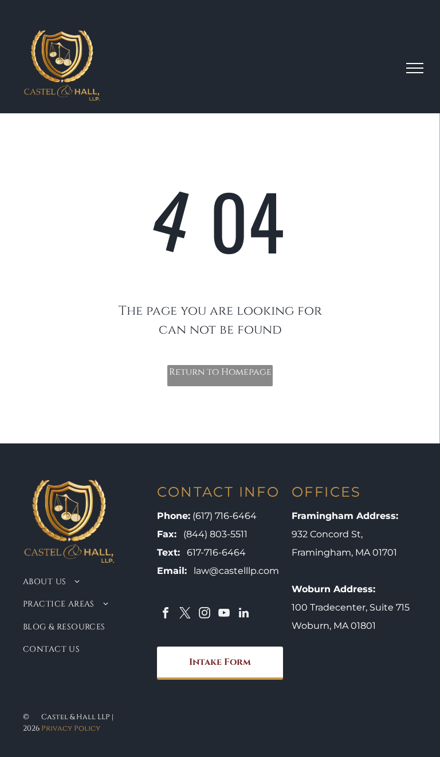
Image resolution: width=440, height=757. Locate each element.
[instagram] (204, 614)
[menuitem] (77, 581)
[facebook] (165, 614)
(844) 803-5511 (215, 534)
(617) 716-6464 (224, 515)
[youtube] (224, 614)
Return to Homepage (220, 372)
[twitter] (185, 614)
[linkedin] (243, 614)
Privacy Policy (70, 728)
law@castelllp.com (236, 570)
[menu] (415, 68)
